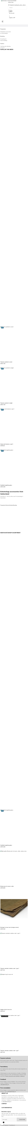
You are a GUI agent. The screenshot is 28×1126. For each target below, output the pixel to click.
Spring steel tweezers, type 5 (6, 444)
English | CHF (12, 17)
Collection (7, 505)
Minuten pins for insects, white (7, 886)
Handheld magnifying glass (6, 485)
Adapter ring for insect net (6, 1009)
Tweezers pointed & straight (6, 403)
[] (2, 358)
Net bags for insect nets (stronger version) (9, 927)
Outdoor (11, 505)
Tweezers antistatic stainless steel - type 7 (9, 1050)
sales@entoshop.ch (4, 1084)
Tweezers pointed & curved (6, 362)
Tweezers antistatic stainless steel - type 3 (9, 968)
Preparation (2, 505)
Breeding (15, 505)
